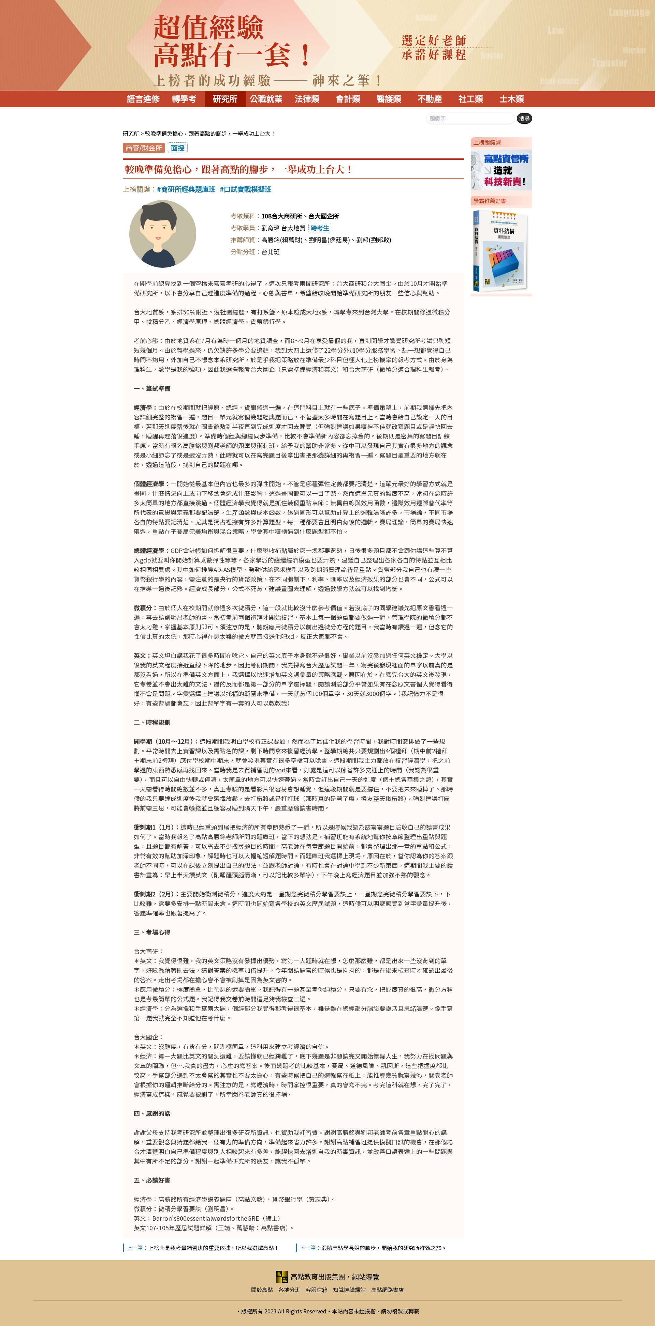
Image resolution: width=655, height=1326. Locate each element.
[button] (468, 168)
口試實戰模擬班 (248, 189)
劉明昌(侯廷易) (329, 239)
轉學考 (184, 99)
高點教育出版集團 (318, 1276)
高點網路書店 (387, 1289)
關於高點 (262, 1289)
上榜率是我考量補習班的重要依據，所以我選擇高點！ (213, 1248)
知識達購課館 (349, 1289)
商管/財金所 (144, 148)
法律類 (307, 99)
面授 (178, 148)
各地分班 (289, 1289)
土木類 (511, 99)
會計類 (348, 99)
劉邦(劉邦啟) (373, 239)
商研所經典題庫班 (188, 189)
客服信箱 (317, 1289)
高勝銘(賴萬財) (282, 239)
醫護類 (389, 99)
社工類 (470, 99)
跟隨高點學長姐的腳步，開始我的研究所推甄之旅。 (384, 1248)
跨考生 (320, 227)
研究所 (225, 99)
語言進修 (143, 99)
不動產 (430, 99)
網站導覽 (365, 1276)
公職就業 (266, 99)
